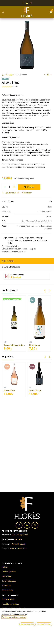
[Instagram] (30, 3)
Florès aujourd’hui (9, 572)
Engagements (7, 590)
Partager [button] (28, 193)
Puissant (19, 549)
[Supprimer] (4, 187)
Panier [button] (30, 187)
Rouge (20, 535)
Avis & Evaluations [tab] (12, 267)
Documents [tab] (9, 261)
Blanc (14, 535)
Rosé (26, 535)
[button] (45, 291)
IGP (16, 539)
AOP (20, 539)
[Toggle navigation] (3, 12)
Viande (14, 544)
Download (16, 277)
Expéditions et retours (10, 604)
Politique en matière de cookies (14, 617)
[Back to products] (47, 74)
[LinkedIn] (26, 3)
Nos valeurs (6, 586)
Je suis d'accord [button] (43, 624)
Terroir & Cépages (9, 581)
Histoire (5, 567)
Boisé (12, 549)
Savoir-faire (6, 576)
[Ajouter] (14, 187)
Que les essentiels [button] (27, 624)
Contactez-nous (8, 599)
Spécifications (8, 201)
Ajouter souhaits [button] (12, 193)
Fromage (21, 544)
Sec (24, 549)
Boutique (10, 75)
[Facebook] (23, 3)
